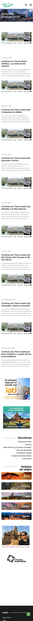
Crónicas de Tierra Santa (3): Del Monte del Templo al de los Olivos (15, 257)
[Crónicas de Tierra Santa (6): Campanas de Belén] (16, 91)
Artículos (28, 444)
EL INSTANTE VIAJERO (24, 453)
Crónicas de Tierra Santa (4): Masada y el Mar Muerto (16, 207)
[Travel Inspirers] (16, 559)
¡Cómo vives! (27, 459)
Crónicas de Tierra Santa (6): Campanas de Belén (16, 111)
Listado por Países (25, 442)
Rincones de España (24, 450)
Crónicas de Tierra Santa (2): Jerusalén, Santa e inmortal (15, 304)
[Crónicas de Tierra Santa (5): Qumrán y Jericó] (16, 140)
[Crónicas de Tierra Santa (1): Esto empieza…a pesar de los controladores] (16, 333)
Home (3, 23)
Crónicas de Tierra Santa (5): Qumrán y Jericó (15, 159)
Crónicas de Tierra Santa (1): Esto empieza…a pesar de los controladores (16, 354)
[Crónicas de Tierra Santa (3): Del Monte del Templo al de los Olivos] (16, 237)
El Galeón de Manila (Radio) (21, 456)
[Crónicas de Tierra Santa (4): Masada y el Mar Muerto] (16, 188)
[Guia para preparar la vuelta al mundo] (16, 537)
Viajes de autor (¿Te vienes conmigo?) (17, 447)
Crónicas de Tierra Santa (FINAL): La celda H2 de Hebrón (14, 63)
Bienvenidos (7, 617)
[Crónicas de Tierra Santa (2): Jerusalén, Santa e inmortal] (16, 285)
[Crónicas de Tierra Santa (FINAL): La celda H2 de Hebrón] (16, 43)
